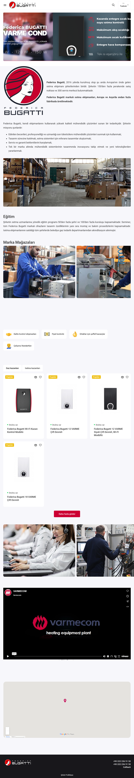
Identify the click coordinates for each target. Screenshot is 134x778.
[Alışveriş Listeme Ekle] (40, 377)
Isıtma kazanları (32, 368)
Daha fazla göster (67, 514)
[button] (8, 37)
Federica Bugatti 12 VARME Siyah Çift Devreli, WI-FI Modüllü (108, 432)
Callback (127, 767)
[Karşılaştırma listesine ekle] (35, 377)
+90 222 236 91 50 (122, 761)
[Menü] (5, 5)
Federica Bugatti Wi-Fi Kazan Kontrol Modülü (22, 430)
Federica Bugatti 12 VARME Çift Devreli (65, 430)
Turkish (123, 4)
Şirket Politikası (67, 775)
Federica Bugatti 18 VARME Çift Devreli (21, 498)
